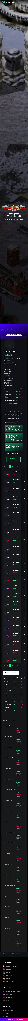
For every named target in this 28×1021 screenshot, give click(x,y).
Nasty (5, 693)
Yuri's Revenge (15, 953)
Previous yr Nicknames (13, 459)
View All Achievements (12, 453)
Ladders (8, 953)
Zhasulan (6, 710)
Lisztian (6, 687)
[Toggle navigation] (24, 3)
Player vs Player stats (11, 673)
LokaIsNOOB (7, 690)
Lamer (5, 684)
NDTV (5, 696)
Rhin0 (5, 701)
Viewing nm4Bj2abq (8, 955)
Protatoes (6, 699)
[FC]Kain (6, 681)
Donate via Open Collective (14, 334)
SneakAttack (7, 704)
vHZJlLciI (6, 707)
